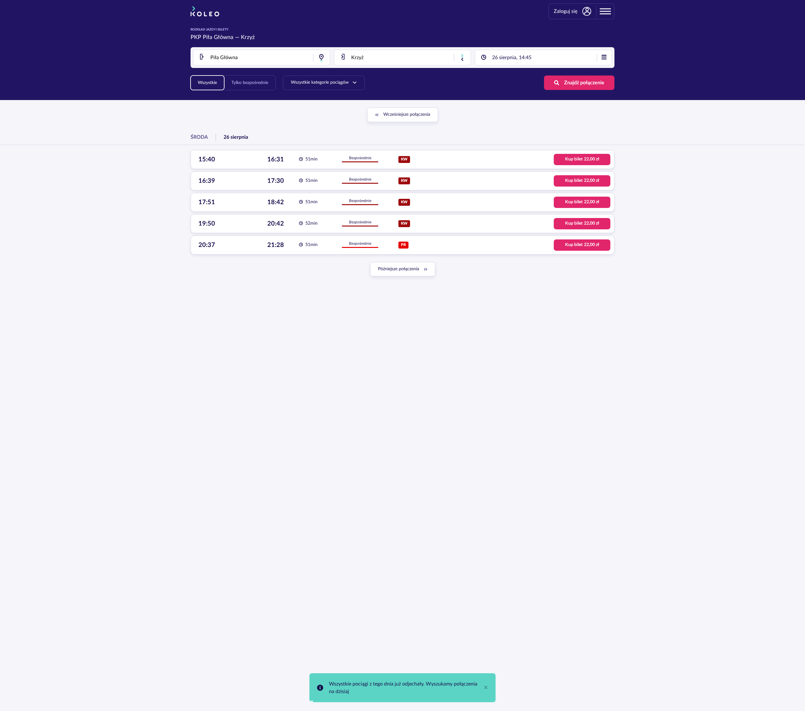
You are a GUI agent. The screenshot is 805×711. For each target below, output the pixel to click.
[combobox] (261, 57)
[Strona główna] (205, 11)
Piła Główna (218, 37)
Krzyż (248, 37)
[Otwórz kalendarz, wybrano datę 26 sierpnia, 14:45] (604, 57)
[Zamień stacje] (462, 57)
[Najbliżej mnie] (321, 57)
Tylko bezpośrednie (249, 83)
